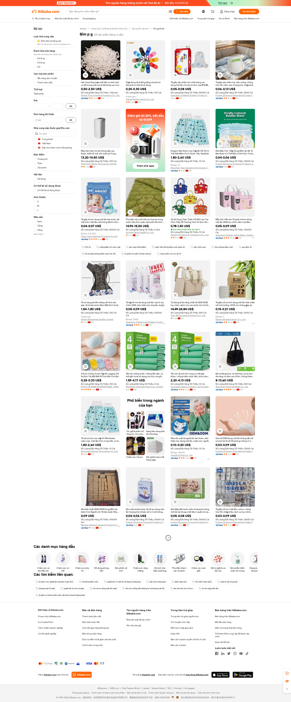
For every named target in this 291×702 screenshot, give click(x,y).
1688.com (114, 688)
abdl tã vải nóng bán (229, 582)
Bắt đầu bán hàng (223, 622)
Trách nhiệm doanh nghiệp (50, 628)
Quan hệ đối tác (222, 642)
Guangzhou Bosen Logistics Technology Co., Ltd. (190, 386)
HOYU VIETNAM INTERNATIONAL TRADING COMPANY (100, 386)
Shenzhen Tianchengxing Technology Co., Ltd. (190, 168)
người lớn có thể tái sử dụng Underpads (124, 582)
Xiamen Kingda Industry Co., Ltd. (231, 319)
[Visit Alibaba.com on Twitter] (229, 653)
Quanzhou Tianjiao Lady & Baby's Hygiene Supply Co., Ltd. (235, 235)
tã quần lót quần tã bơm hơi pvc (137, 254)
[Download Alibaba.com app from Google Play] (243, 675)
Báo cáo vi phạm (178, 645)
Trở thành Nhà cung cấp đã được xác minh (232, 635)
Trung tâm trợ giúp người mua (184, 616)
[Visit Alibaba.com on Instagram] (235, 653)
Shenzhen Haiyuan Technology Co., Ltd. (99, 451)
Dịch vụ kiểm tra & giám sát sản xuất (99, 639)
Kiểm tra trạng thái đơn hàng (228, 628)
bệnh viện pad (180, 582)
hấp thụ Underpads (157, 582)
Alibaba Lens (50, 675)
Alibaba (83, 28)
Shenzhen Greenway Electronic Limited (144, 386)
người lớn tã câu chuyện (74, 588)
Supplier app (148, 675)
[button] (170, 11)
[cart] (213, 12)
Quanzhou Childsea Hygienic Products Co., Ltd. (190, 95)
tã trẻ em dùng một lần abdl (105, 588)
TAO (169, 688)
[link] (287, 673)
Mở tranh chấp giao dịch (182, 628)
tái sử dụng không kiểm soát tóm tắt (100, 254)
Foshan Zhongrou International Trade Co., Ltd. (235, 95)
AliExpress (102, 688)
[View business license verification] (172, 697)
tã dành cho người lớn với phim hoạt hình (56, 582)
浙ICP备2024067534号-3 (223, 697)
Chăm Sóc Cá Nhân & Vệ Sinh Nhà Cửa (109, 28)
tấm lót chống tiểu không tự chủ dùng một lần (145, 588)
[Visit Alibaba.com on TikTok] (247, 653)
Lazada (145, 688)
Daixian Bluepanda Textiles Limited (97, 319)
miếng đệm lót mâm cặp (109, 247)
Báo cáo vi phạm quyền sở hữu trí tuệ (188, 639)
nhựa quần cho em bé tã (170, 254)
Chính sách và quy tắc (92, 645)
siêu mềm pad (200, 247)
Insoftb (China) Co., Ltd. (182, 455)
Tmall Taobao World (131, 688)
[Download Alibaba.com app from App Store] (220, 675)
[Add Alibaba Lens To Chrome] (82, 675)
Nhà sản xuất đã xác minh (138, 619)
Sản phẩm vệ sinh (140, 28)
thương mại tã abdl (47, 588)
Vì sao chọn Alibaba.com (49, 616)
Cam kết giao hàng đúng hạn (95, 628)
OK (70, 106)
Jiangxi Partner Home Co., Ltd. (140, 99)
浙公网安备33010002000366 (195, 697)
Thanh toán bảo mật (91, 616)
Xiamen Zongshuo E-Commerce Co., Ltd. (190, 235)
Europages (189, 688)
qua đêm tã (247, 247)
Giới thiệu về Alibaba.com (50, 610)
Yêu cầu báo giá (133, 625)
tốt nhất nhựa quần (203, 582)
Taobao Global (158, 688)
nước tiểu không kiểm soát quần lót (170, 247)
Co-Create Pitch (45, 622)
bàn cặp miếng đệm (137, 247)
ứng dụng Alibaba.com (197, 675)
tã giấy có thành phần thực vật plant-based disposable (62, 595)
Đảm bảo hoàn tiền (91, 622)
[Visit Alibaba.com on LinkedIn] (223, 653)
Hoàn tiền (175, 633)
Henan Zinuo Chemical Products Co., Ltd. (100, 95)
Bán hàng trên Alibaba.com (227, 616)
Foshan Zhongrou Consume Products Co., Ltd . (235, 164)
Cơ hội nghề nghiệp (47, 633)
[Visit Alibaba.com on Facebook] (217, 653)
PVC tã (88, 247)
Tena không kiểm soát (223, 247)
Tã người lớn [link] (158, 28)
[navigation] (55, 283)
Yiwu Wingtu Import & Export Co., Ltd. (188, 315)
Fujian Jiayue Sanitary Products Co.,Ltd (99, 236)
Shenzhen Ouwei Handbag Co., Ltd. (232, 386)
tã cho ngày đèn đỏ (210, 588)
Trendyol (178, 688)
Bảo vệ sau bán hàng (92, 633)
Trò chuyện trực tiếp (180, 622)
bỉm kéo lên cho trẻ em (183, 588)
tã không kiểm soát (90, 582)
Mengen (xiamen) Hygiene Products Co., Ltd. (100, 525)
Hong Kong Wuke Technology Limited (98, 164)
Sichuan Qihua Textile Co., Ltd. (140, 232)
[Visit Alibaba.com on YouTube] (241, 653)
